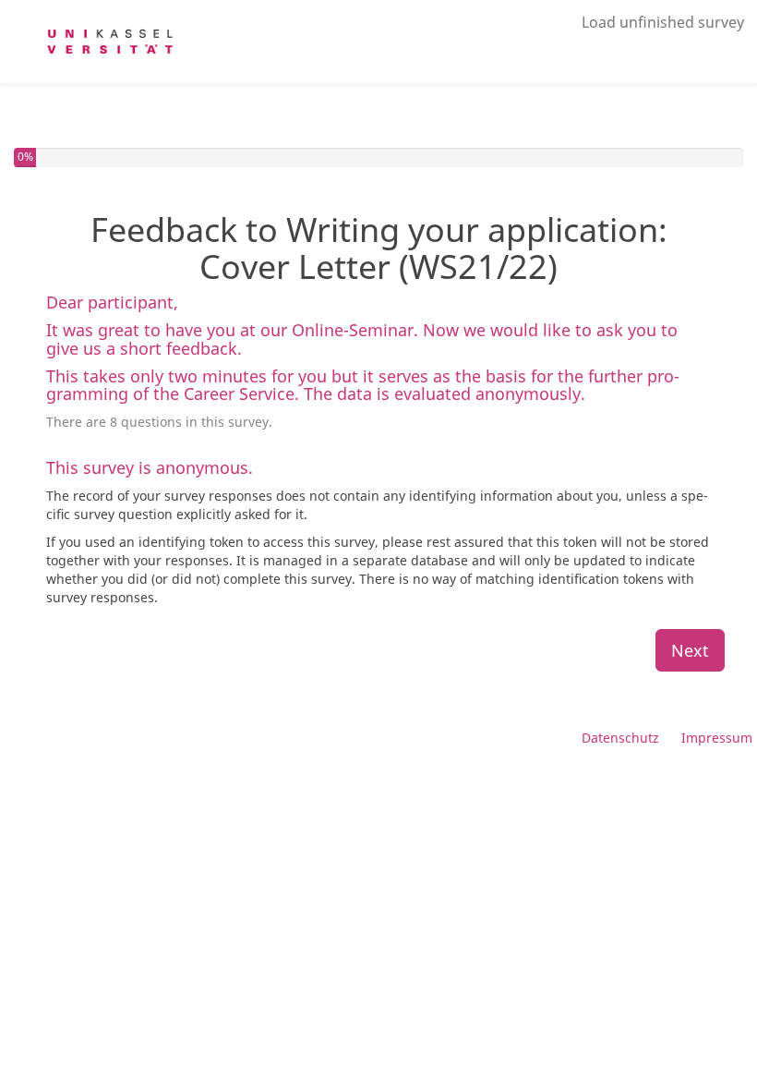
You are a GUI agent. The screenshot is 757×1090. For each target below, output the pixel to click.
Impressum (716, 737)
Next (690, 650)
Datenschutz (620, 737)
